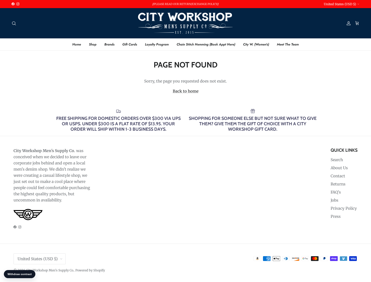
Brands (109, 44)
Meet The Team (288, 44)
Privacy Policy (344, 208)
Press (336, 216)
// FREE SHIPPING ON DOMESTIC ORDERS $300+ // (185, 5)
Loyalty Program (157, 44)
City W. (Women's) (256, 44)
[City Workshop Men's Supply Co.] (185, 23)
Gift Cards (129, 44)
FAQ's (336, 192)
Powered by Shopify (90, 270)
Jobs (334, 200)
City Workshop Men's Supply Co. (50, 270)
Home (76, 44)
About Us (339, 167)
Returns (338, 184)
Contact (338, 175)
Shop (92, 44)
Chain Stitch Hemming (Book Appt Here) (206, 44)
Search (337, 159)
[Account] (348, 23)
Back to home (185, 91)
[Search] (14, 23)
